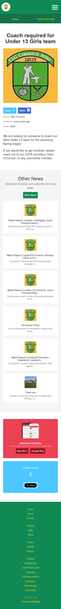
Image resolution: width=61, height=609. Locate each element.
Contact (30, 546)
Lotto (30, 530)
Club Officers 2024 (30, 567)
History (30, 551)
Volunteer (30, 581)
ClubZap (36, 602)
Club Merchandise (30, 576)
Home (30, 509)
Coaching (30, 572)
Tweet (8, 110)
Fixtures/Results (45, 19)
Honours (30, 558)
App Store (22, 451)
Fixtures (30, 518)
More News (30, 195)
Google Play (38, 451)
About (30, 534)
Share (22, 110)
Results (30, 525)
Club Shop (30, 590)
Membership (30, 585)
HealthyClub (30, 563)
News (15, 19)
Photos (30, 542)
